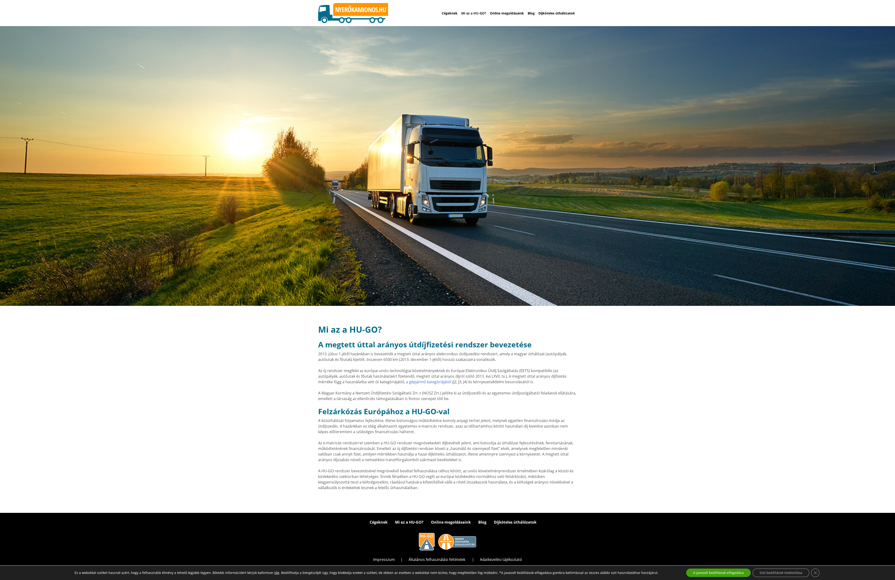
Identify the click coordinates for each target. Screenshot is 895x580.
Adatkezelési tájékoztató (501, 559)
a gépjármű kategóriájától (428, 381)
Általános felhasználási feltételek (437, 559)
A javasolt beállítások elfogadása (718, 572)
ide (276, 573)
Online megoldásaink (507, 13)
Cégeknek (450, 13)
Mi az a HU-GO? (473, 13)
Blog (531, 13)
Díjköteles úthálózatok (556, 13)
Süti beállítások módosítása (781, 572)
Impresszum (384, 559)
